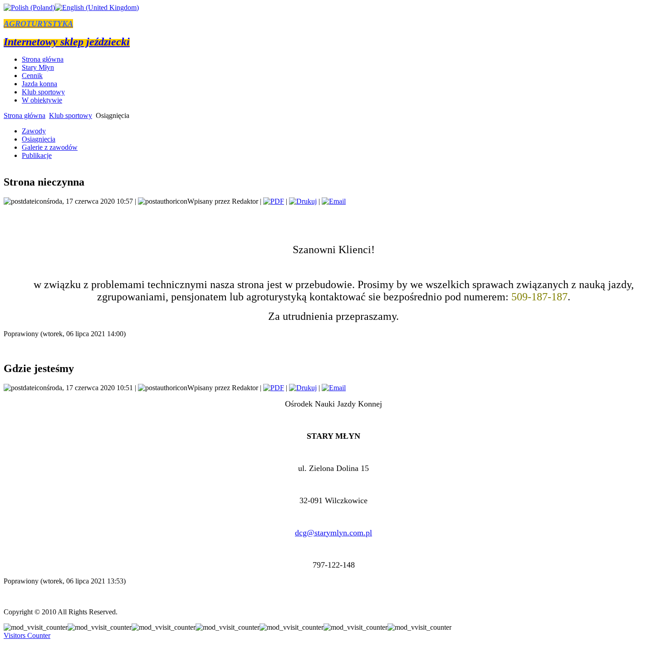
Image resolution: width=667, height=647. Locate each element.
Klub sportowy (70, 115)
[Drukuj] (303, 201)
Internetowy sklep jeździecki (67, 42)
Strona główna (24, 115)
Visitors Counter (27, 635)
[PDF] (273, 201)
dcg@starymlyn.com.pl (333, 532)
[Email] (334, 201)
